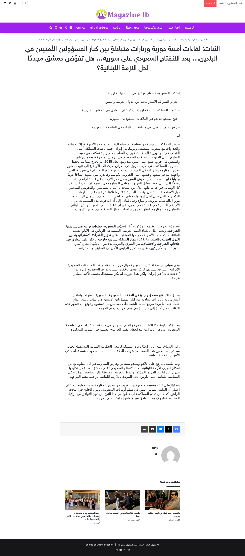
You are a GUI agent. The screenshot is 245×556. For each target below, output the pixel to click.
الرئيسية (189, 27)
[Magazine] (123, 14)
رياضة (116, 27)
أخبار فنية (174, 27)
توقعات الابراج (99, 27)
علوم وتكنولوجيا (154, 27)
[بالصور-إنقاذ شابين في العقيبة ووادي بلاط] (122, 500)
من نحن (81, 27)
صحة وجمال (132, 27)
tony (155, 448)
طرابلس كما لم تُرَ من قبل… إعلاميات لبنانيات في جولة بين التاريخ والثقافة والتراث (83, 516)
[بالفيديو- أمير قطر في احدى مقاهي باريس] (162, 500)
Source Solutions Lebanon (99, 544)
